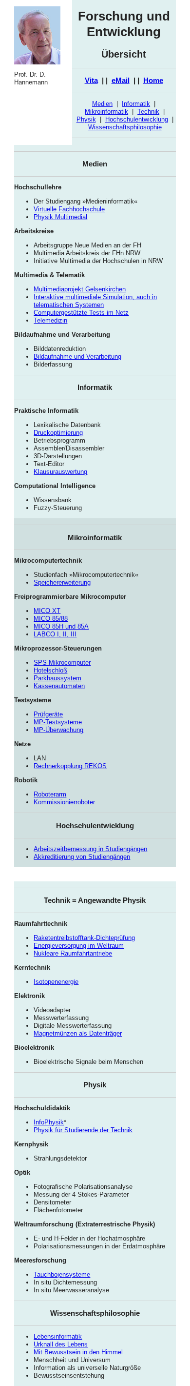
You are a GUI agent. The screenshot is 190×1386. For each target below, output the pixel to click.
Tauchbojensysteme (62, 1274)
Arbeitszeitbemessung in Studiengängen (90, 849)
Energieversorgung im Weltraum (79, 945)
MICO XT (47, 610)
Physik (86, 119)
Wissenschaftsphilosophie (125, 127)
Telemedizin (50, 320)
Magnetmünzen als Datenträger (78, 1033)
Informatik (136, 103)
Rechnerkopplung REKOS (70, 766)
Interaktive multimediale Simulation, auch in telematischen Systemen (95, 300)
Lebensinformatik (58, 1336)
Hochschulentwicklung (136, 119)
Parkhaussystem (57, 678)
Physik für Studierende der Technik (83, 1130)
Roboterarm (50, 794)
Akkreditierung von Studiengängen (82, 856)
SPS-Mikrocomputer (62, 662)
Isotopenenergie (56, 981)
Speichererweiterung (62, 582)
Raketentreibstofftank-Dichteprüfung (84, 937)
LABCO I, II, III (55, 634)
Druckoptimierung (58, 432)
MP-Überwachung (58, 730)
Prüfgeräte (48, 714)
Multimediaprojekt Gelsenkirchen (80, 289)
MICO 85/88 (51, 618)
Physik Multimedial (60, 217)
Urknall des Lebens (61, 1344)
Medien (102, 103)
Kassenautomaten (59, 686)
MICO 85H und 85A (61, 626)
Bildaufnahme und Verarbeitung (77, 356)
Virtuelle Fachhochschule (69, 209)
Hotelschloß (50, 670)
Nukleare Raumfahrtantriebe (73, 953)
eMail (121, 80)
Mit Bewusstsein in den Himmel (78, 1352)
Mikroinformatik (106, 111)
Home (153, 80)
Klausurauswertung (60, 471)
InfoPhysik (49, 1122)
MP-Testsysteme (58, 722)
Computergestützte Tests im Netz (81, 312)
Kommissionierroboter (64, 802)
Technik (148, 111)
